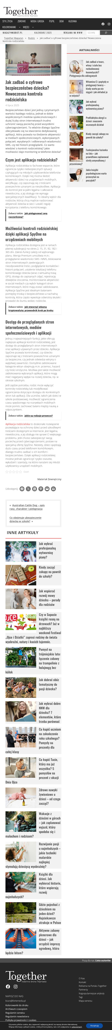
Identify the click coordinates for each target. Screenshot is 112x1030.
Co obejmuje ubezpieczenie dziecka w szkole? (25, 519)
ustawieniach (77, 1027)
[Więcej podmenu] (33, 27)
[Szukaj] (106, 32)
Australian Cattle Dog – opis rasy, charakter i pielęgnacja (27, 507)
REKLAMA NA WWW (73, 32)
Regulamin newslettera (17, 1016)
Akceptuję (94, 1025)
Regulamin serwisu (15, 1012)
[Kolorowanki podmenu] (19, 27)
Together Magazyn (13, 38)
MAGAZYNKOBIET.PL (13, 32)
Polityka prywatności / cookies (20, 1020)
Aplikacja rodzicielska (17, 424)
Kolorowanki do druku (16, 1005)
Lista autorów (103, 960)
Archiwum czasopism (16, 1008)
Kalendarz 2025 (43, 32)
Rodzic (31, 38)
